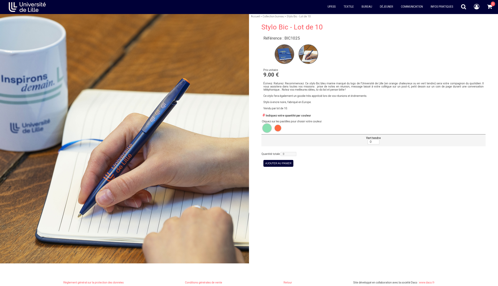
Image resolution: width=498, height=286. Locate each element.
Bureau (367, 6)
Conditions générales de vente (203, 282)
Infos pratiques (442, 6)
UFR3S (332, 6)
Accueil (255, 16)
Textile (349, 6)
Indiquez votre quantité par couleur (286, 115)
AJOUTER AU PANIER (278, 163)
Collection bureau (273, 16)
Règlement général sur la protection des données (93, 282)
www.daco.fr (427, 282)
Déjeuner (386, 6)
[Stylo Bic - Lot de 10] (285, 64)
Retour (288, 282)
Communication (412, 6)
